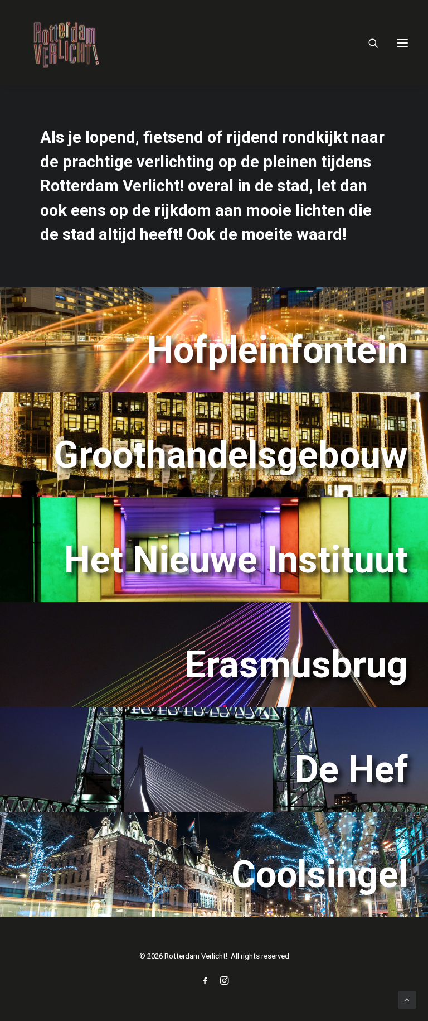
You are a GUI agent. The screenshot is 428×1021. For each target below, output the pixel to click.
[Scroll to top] (407, 999)
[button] (402, 43)
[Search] (368, 43)
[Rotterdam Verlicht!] (63, 43)
